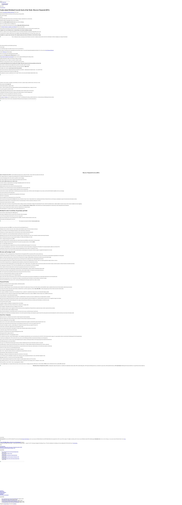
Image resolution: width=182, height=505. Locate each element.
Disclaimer (1, 494)
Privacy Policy (2, 491)
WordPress (14, 503)
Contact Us (1, 490)
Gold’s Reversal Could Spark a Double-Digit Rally (9, 455)
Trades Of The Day (5, 4)
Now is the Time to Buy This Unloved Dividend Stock (10, 451)
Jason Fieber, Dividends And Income (8, 12)
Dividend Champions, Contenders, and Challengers (9, 26)
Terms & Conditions (3, 492)
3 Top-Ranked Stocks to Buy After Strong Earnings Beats (10, 458)
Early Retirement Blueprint (50, 50)
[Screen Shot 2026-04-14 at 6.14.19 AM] (12, 461)
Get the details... (75, 443)
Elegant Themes (6, 503)
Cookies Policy (2, 493)
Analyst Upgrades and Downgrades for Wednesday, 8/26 (10, 501)
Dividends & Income (5, 3)
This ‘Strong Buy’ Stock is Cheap (7, 453)
